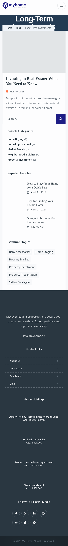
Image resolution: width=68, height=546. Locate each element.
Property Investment (22, 267)
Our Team (15, 376)
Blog (18, 28)
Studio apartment (34, 485)
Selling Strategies (19, 282)
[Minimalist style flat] (34, 433)
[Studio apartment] (34, 479)
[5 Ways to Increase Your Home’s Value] (14, 222)
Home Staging (44, 252)
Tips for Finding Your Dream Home (40, 202)
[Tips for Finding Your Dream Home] (14, 205)
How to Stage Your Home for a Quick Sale (42, 185)
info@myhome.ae (34, 336)
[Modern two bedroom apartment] (34, 456)
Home (9, 28)
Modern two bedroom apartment (34, 462)
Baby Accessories (20, 252)
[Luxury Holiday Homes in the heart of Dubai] (34, 410)
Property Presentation (23, 274)
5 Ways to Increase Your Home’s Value (41, 220)
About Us (15, 360)
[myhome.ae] (14, 5)
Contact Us (16, 368)
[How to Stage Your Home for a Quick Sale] (14, 187)
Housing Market (19, 259)
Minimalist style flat (34, 439)
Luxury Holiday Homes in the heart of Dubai (34, 417)
